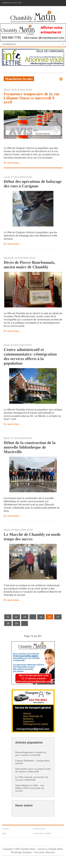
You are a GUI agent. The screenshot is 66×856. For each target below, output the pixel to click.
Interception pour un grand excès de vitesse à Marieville (33, 770)
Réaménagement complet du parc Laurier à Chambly (30, 753)
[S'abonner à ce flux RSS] (61, 79)
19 (16, 623)
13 (24, 617)
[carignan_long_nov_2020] (33, 57)
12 (16, 617)
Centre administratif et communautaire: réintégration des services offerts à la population (30, 356)
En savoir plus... (12, 162)
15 (41, 617)
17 (58, 617)
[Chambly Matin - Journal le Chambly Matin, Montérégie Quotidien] (33, 16)
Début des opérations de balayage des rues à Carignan (33, 183)
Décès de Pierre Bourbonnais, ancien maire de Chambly (29, 264)
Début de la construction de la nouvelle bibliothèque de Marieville (30, 447)
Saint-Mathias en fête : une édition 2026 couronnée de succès (29, 788)
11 (8, 617)
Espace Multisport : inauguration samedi (32, 762)
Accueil (5, 829)
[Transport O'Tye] (33, 710)
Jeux (4, 833)
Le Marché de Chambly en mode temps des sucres (32, 536)
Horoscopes (39, 829)
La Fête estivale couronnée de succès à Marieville (31, 778)
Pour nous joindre (42, 833)
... (33, 617)
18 (8, 623)
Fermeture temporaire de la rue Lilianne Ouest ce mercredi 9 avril (31, 98)
